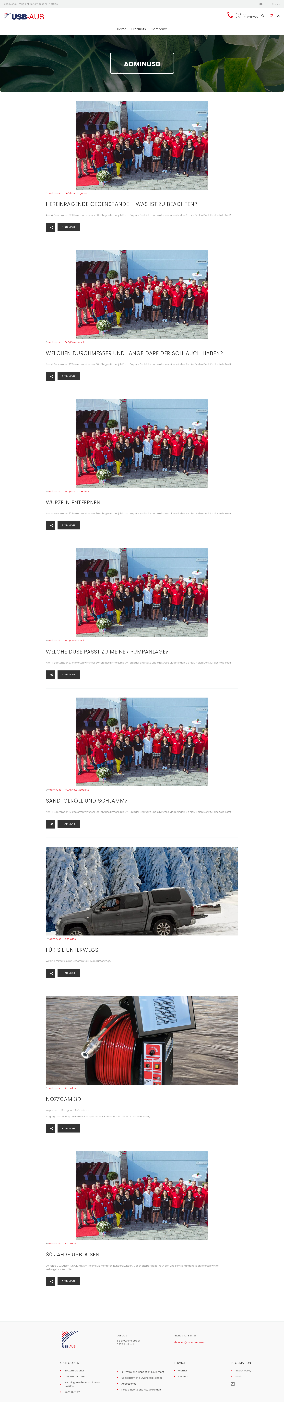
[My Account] (279, 16)
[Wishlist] (271, 16)
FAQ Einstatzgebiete (77, 193)
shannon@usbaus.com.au (189, 1342)
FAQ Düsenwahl (74, 342)
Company (159, 29)
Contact (276, 4)
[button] (50, 227)
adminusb (55, 193)
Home (121, 29)
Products (138, 29)
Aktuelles (70, 939)
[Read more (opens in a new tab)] (242, 16)
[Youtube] (261, 4)
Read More (68, 227)
